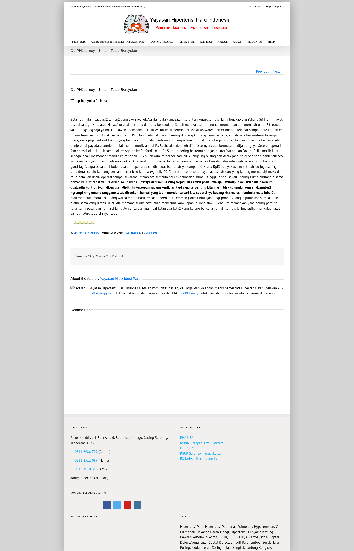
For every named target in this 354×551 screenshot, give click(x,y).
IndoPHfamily (188, 293)
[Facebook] (107, 505)
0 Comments (150, 232)
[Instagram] (137, 505)
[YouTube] (127, 505)
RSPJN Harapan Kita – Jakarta (202, 443)
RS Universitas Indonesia (198, 458)
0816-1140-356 (86, 469)
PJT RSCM (187, 448)
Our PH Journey (133, 232)
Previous (262, 71)
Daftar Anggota (100, 293)
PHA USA (186, 437)
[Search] (281, 41)
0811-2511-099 (86, 460)
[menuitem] (254, 6)
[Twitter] (117, 505)
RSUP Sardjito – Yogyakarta (200, 453)
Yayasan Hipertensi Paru (86, 232)
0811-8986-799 (86, 451)
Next (276, 71)
